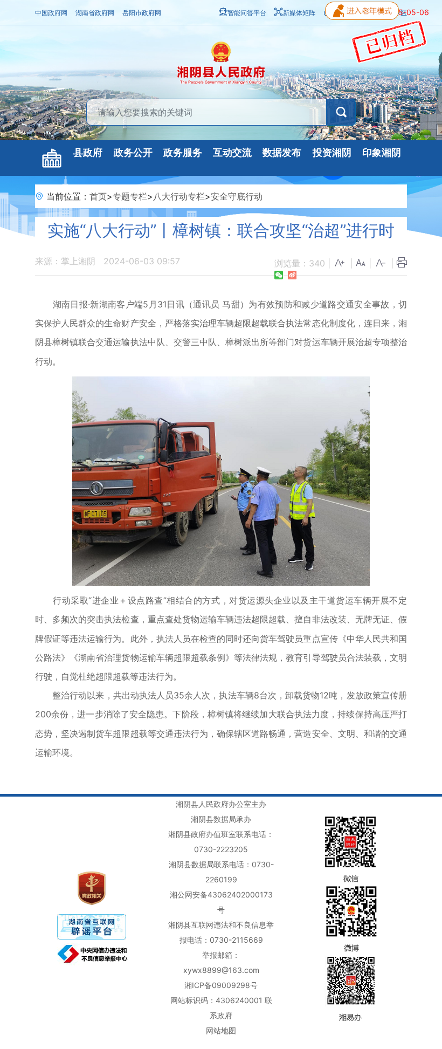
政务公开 (133, 152)
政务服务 (182, 152)
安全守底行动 (237, 196)
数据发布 (282, 152)
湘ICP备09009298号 (221, 985)
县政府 (87, 152)
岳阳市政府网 (141, 13)
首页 (98, 196)
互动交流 (232, 152)
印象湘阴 (381, 152)
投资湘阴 (332, 152)
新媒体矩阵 (299, 13)
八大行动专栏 (179, 196)
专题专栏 (130, 196)
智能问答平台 (246, 13)
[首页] (52, 158)
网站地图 (221, 1030)
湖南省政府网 (94, 13)
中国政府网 (51, 13)
